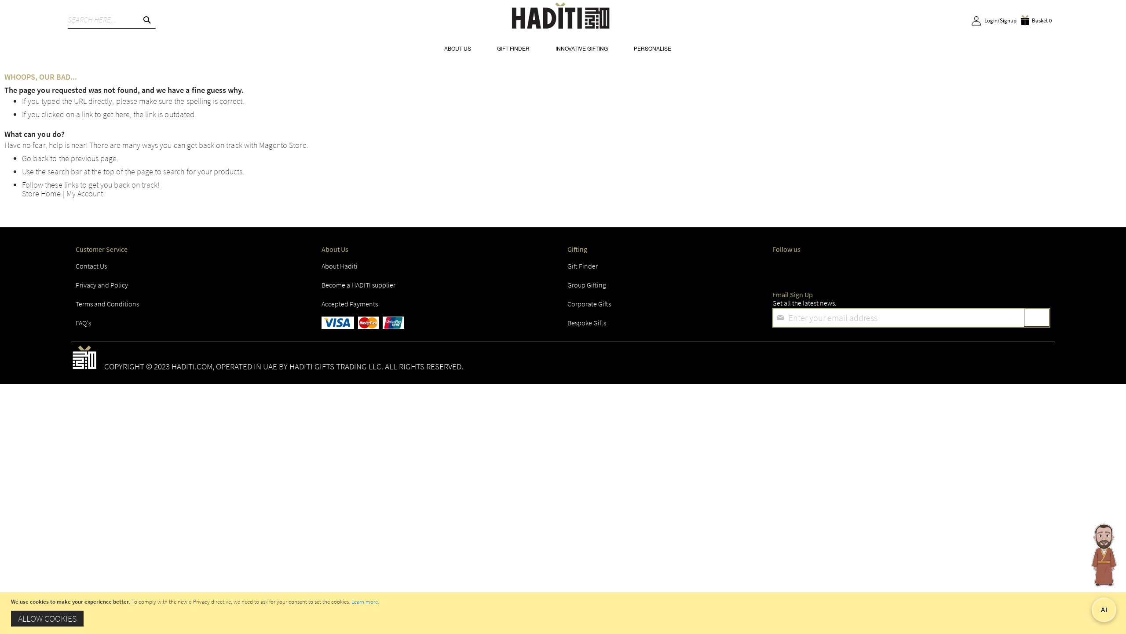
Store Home (41, 193)
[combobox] (112, 20)
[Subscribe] (1036, 318)
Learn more (364, 601)
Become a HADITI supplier (358, 284)
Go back (35, 158)
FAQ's (83, 322)
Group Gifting (586, 284)
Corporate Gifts (589, 303)
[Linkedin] (881, 268)
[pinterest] (949, 268)
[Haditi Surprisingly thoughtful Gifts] (561, 17)
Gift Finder (582, 266)
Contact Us (91, 266)
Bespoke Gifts (586, 322)
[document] (564, 613)
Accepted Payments (350, 303)
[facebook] (781, 268)
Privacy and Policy (102, 284)
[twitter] (814, 268)
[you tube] (915, 268)
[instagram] (848, 268)
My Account (84, 193)
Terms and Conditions (107, 303)
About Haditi (340, 266)
